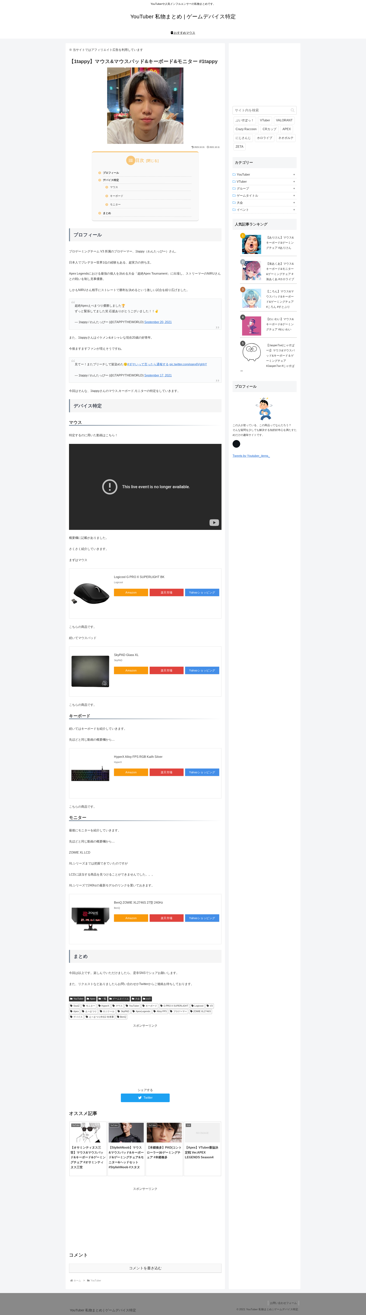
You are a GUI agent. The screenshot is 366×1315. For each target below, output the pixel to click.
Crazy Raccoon (246, 129)
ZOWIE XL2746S (202, 1011)
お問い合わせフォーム (283, 1302)
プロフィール (111, 172)
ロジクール (108, 1011)
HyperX (105, 1005)
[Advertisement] (145, 1055)
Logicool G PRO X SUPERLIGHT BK (139, 577)
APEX (287, 129)
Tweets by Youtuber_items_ (251, 455)
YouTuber (78, 998)
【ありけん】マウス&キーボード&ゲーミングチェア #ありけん (280, 242)
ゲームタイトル (121, 998)
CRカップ (269, 129)
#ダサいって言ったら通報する (148, 364)
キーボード (116, 195)
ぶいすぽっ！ (245, 120)
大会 (137, 998)
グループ (243, 188)
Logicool (198, 1005)
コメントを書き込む (145, 1268)
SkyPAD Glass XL (126, 655)
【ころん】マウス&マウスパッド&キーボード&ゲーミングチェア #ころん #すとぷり (280, 299)
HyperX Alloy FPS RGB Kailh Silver (138, 756)
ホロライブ (264, 137)
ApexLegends (143, 1011)
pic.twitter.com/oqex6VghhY (188, 364)
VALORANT (284, 120)
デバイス (78, 1017)
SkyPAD (125, 1011)
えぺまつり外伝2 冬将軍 (101, 1017)
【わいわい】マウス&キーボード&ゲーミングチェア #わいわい (280, 324)
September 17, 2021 (158, 375)
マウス (114, 187)
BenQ (123, 1017)
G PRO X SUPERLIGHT (176, 1005)
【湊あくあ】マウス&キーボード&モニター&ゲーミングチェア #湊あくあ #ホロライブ (280, 271)
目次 (139, 160)
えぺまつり (91, 1011)
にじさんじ (243, 137)
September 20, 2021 (158, 322)
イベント (243, 209)
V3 (211, 1005)
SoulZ (76, 1005)
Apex (92, 998)
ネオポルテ (286, 137)
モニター (115, 204)
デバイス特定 (111, 180)
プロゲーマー (180, 1011)
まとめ (107, 213)
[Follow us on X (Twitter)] (236, 444)
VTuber (265, 120)
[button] (292, 110)
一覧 (104, 998)
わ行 (148, 998)
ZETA (239, 146)
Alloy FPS (162, 1011)
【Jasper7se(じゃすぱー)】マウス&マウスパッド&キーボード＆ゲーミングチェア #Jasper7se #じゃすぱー (267, 358)
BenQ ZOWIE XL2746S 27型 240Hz (138, 902)
